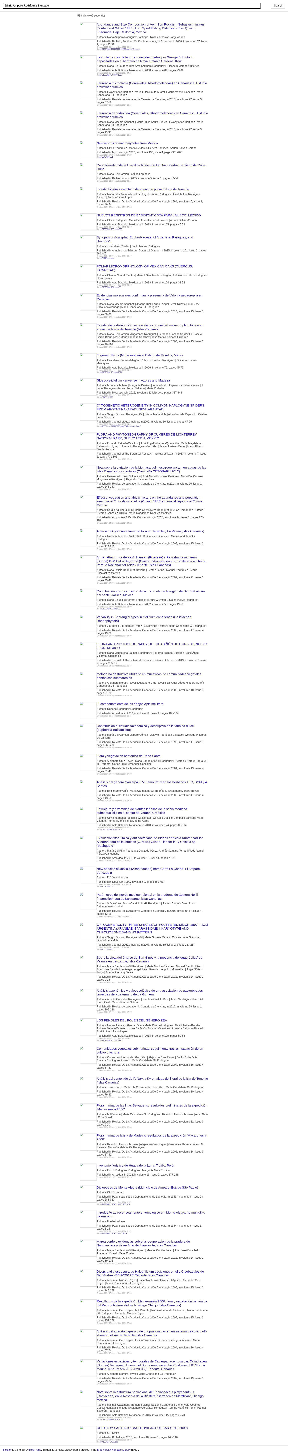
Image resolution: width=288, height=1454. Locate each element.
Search (278, 5)
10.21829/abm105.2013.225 (111, 1040)
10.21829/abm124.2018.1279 (111, 830)
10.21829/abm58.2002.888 (110, 609)
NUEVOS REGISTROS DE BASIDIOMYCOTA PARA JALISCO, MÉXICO (149, 215)
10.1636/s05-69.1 (107, 949)
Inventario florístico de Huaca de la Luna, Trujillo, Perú (135, 1165)
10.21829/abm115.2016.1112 (111, 1420)
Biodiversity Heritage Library (113, 1449)
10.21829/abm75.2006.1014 (111, 372)
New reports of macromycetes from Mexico (127, 143)
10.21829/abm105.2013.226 (111, 229)
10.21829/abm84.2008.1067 (111, 75)
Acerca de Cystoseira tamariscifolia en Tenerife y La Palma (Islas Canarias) (150, 531)
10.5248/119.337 (106, 397)
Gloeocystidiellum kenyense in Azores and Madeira (133, 380)
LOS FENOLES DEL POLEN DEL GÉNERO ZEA (132, 1020)
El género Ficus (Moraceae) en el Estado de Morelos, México (140, 355)
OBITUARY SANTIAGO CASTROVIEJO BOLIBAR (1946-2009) (142, 1428)
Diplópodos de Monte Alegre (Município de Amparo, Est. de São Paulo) (147, 1187)
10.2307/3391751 (107, 886)
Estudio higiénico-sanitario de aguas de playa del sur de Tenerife (143, 189)
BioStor (7, 1449)
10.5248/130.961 (106, 157)
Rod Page (35, 1449)
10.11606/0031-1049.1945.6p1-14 (113, 1233)
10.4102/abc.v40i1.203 (109, 1442)
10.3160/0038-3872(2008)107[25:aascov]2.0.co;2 (120, 49)
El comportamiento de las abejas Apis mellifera (130, 704)
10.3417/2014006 (107, 258)
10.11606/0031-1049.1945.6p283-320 (115, 1204)
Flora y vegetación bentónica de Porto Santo (128, 756)
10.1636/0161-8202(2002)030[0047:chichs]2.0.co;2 (120, 426)
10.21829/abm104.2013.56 (110, 287)
